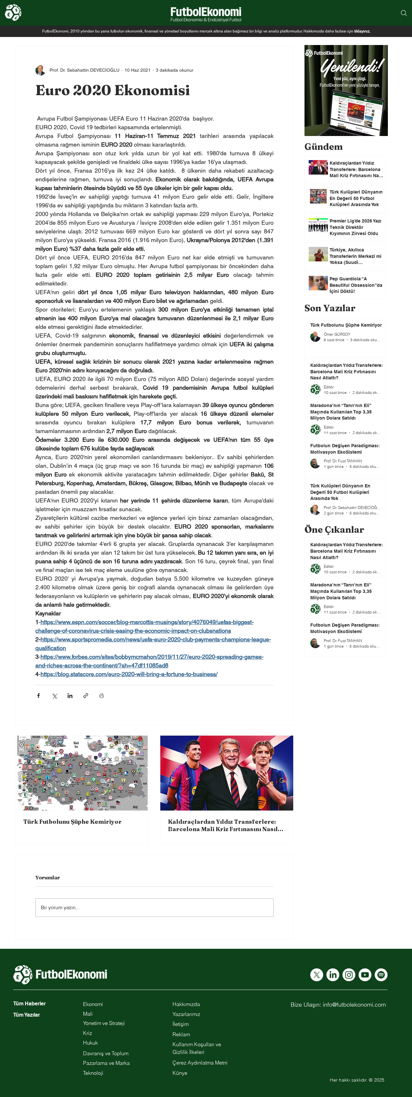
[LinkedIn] (332, 974)
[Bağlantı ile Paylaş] (86, 696)
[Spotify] (381, 974)
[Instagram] (348, 974)
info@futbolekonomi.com (354, 1004)
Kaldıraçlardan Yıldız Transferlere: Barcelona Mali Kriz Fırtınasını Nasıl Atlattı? (223, 825)
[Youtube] (365, 974)
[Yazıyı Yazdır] (101, 696)
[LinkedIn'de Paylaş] (70, 696)
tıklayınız (362, 31)
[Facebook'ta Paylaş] (38, 696)
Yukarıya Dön (10, 1068)
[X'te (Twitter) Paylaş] (54, 696)
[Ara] (404, 13)
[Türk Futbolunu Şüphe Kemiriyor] (82, 773)
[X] (316, 974)
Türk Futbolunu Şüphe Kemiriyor (72, 821)
